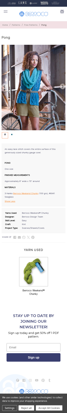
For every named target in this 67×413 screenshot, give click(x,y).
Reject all (26, 408)
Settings (9, 408)
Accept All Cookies (49, 408)
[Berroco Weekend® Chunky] (33, 271)
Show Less (10, 201)
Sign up (33, 357)
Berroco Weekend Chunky (25, 193)
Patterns (16, 25)
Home (5, 25)
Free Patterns (31, 25)
